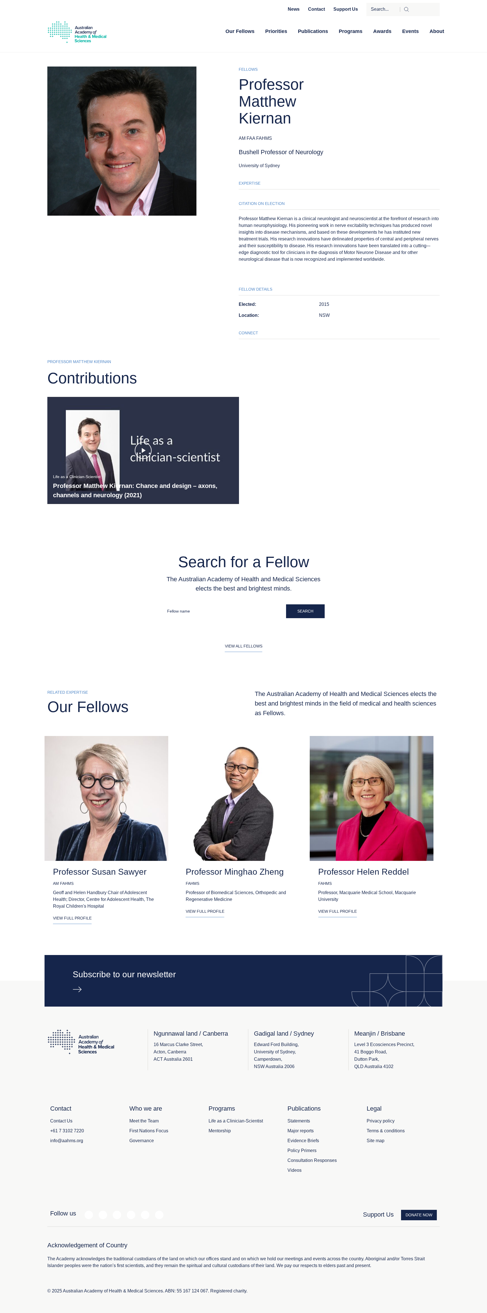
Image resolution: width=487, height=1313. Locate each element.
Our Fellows (239, 31)
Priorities (276, 31)
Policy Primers (301, 1150)
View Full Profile (72, 918)
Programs (350, 31)
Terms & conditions (386, 1130)
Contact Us (61, 1121)
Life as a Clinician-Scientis (235, 1121)
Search (305, 611)
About (437, 31)
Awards (382, 31)
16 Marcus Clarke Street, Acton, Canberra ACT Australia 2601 (178, 1052)
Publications (313, 31)
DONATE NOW (419, 1215)
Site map (375, 1140)
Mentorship (220, 1130)
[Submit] (420, 9)
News (294, 9)
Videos (294, 1170)
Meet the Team (144, 1121)
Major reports (300, 1130)
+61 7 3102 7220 (67, 1130)
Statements (298, 1121)
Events (410, 31)
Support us (345, 9)
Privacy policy (381, 1121)
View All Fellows (243, 646)
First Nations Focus (148, 1130)
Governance (141, 1140)
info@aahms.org (66, 1140)
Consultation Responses (312, 1160)
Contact (316, 9)
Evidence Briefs (303, 1140)
